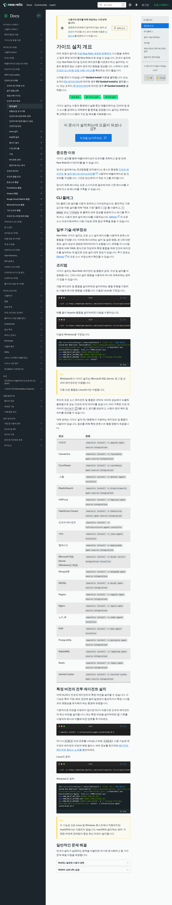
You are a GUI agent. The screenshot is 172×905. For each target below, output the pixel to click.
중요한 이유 (149, 25)
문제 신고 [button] (121, 28)
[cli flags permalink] (75, 198)
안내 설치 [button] (75, 97)
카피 (124, 298)
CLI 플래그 (148, 31)
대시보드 (69, 408)
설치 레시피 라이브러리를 (81, 173)
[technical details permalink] (88, 229)
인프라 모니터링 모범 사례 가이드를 (75, 70)
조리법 (147, 42)
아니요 (160, 78)
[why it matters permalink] (77, 152)
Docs (29, 4)
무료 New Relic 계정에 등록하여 (94, 53)
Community (41, 4)
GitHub (113, 216)
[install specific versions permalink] (108, 689)
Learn (52, 4)
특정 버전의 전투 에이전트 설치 (155, 49)
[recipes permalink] (69, 265)
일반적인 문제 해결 (152, 57)
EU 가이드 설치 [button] (92, 97)
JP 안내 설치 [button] (110, 97)
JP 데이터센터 (80, 85)
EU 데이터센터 (72, 81)
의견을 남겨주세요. (91, 138)
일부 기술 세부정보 (152, 37)
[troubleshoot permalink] (88, 845)
